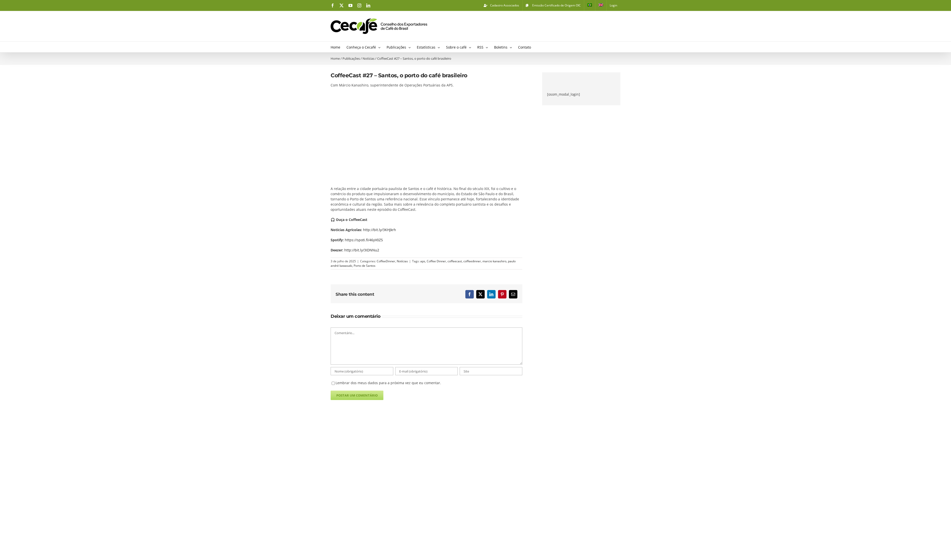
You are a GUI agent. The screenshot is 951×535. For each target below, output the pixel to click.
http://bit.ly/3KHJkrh (379, 229)
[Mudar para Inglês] (600, 5)
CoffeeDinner (386, 261)
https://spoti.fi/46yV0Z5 (364, 240)
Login (613, 5)
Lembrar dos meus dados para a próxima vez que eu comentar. (388, 382)
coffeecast (455, 261)
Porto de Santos (364, 266)
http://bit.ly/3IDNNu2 (361, 250)
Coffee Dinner (436, 261)
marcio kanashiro (494, 261)
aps (422, 261)
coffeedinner (472, 261)
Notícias (402, 261)
